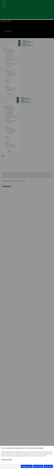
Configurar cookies (26, 466)
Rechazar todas (38, 466)
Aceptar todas (48, 466)
